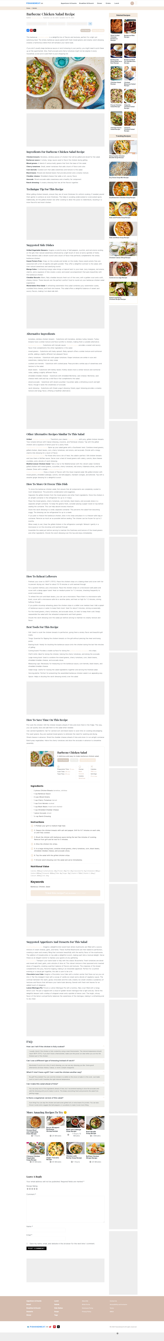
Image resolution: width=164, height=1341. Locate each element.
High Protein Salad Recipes (77, 24)
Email (29, 1235)
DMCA (112, 1311)
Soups (56, 1311)
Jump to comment (88, 760)
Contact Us (113, 1301)
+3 (90, 24)
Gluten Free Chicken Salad (37, 24)
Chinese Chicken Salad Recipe (129, 129)
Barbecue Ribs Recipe (129, 36)
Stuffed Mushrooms (34, 947)
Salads (34, 8)
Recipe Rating (31, 1186)
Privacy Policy (86, 1311)
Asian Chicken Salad (34, 472)
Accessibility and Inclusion (118, 1304)
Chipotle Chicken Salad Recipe (129, 106)
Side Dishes (58, 1308)
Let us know (70, 893)
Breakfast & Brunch (86, 3)
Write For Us (86, 1304)
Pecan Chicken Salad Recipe (116, 105)
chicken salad (43, 37)
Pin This (74, 760)
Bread (28, 1304)
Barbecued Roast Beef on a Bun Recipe (116, 61)
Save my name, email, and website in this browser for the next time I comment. (62, 1244)
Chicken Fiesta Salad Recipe (116, 128)
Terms (112, 1308)
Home (28, 8)
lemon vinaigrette (55, 469)
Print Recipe (85, 30)
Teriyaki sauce (72, 345)
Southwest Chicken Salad (36, 447)
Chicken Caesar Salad (41, 439)
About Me (85, 1301)
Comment (31, 1194)
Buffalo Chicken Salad (35, 456)
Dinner (99, 3)
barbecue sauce (34, 345)
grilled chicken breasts (79, 651)
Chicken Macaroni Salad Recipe (129, 84)
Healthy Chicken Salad (57, 24)
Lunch (116, 3)
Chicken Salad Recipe (116, 83)
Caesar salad (73, 439)
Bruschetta (31, 961)
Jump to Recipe (98, 30)
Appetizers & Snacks (69, 3)
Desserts (29, 1311)
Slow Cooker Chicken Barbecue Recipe (115, 38)
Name (29, 1226)
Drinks (108, 3)
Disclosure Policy (87, 1308)
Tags (56, 1315)
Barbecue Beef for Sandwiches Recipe (130, 61)
